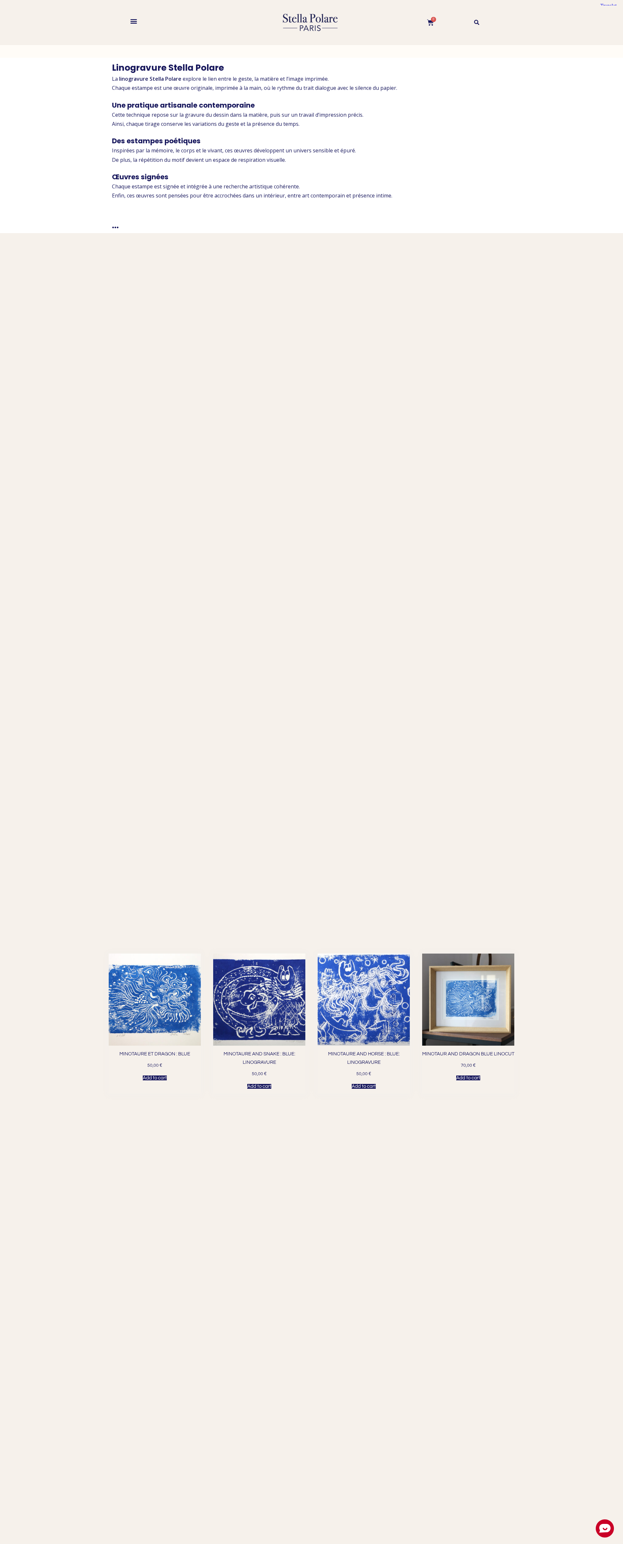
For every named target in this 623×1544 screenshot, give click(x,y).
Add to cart (155, 1077)
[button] (133, 21)
